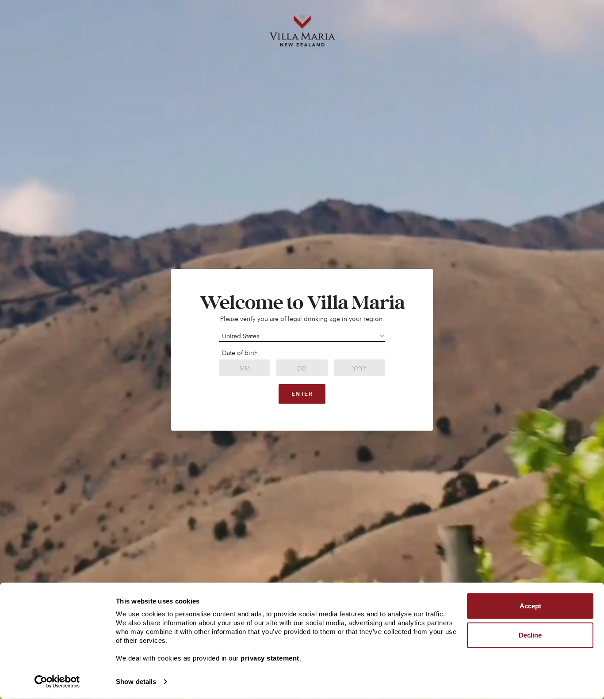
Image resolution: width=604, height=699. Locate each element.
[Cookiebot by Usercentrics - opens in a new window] (57, 681)
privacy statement (270, 658)
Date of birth (240, 353)
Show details (136, 681)
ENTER (302, 393)
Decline (530, 634)
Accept (530, 606)
